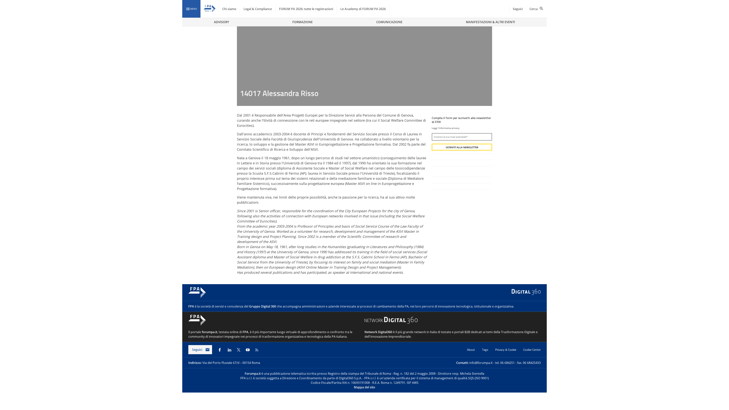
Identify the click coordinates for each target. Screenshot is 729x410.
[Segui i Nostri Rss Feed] (257, 350)
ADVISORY (221, 22)
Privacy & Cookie (506, 349)
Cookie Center (532, 349)
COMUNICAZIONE (389, 22)
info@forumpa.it (481, 363)
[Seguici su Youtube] (247, 350)
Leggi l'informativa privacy (445, 128)
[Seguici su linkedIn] (229, 350)
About (471, 349)
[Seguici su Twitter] (238, 350)
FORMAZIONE (302, 22)
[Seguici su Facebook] (219, 350)
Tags (485, 349)
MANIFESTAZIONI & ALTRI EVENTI (490, 22)
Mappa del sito (364, 387)
